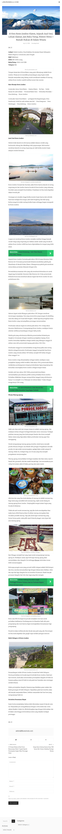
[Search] (13, 821)
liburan (37, 560)
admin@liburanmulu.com (24, 731)
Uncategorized (35, 43)
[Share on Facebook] (30, 739)
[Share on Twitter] (15, 739)
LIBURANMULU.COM (10, 2)
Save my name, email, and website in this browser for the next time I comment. (28, 798)
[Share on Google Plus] (46, 739)
